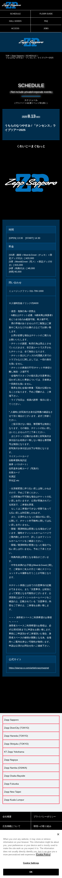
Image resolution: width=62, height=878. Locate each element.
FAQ (46, 21)
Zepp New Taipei (12, 791)
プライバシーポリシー (45, 816)
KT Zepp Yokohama (14, 751)
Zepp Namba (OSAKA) (15, 767)
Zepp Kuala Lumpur (14, 799)
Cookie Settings (31, 863)
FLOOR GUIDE (46, 14)
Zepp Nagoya (11, 759)
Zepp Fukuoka (11, 783)
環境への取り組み (42, 826)
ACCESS (15, 28)
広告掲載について (11, 826)
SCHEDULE (15, 14)
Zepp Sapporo (17, 56)
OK (30, 872)
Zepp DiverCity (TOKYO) (16, 727)
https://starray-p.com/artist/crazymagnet (29, 667)
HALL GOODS (15, 21)
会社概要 (7, 816)
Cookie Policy (43, 854)
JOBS (46, 28)
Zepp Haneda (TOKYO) (16, 735)
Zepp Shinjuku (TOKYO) (16, 743)
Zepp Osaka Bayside (14, 775)
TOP (7, 56)
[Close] (58, 834)
